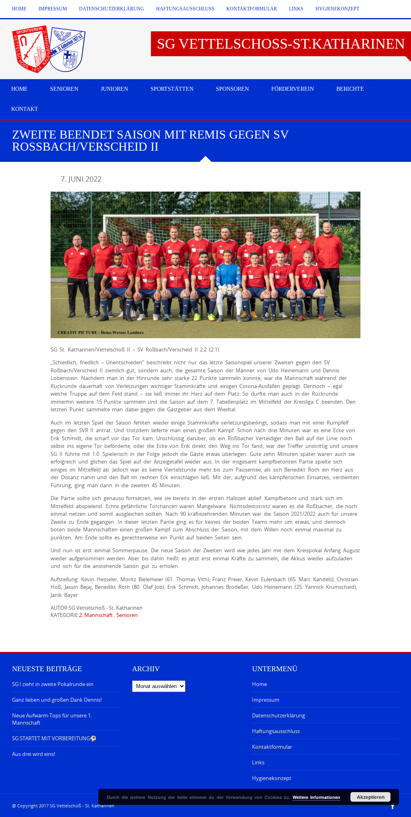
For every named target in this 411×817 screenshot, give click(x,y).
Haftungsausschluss (185, 9)
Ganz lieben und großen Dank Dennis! (57, 699)
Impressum (53, 9)
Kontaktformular (251, 9)
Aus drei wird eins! (33, 754)
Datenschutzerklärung (111, 9)
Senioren (127, 615)
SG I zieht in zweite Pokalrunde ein (53, 684)
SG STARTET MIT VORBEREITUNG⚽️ (54, 738)
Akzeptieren (371, 797)
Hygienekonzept (337, 9)
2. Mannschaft (96, 615)
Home (19, 9)
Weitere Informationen (316, 797)
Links (296, 9)
